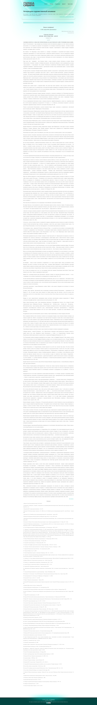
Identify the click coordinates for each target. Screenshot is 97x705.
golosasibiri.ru (52, 699)
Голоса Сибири (29, 4)
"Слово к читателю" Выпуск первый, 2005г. (67, 16)
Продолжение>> (71, 498)
